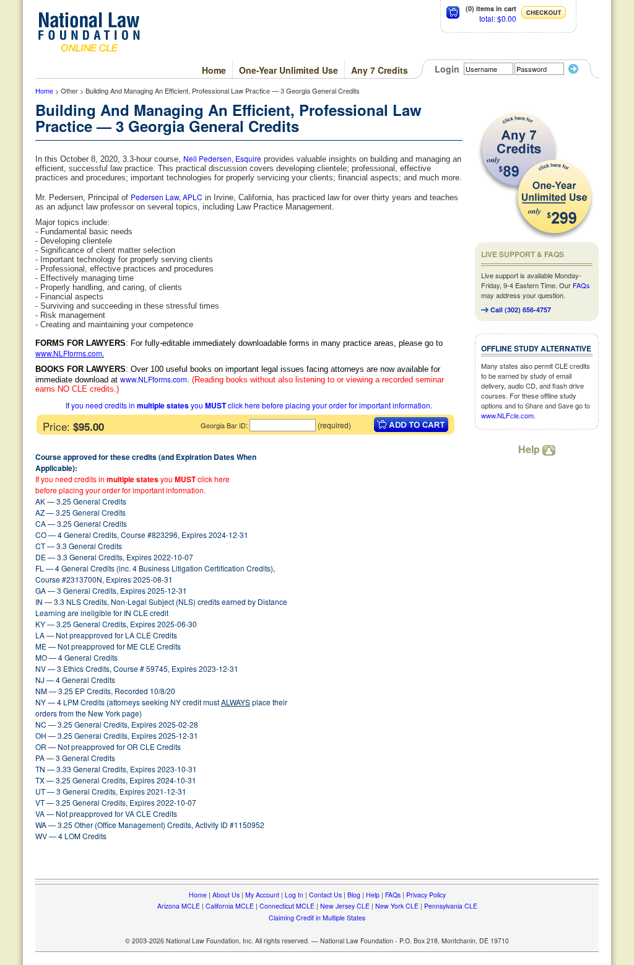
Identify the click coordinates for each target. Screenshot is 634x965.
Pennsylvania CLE (450, 905)
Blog (353, 894)
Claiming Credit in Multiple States (317, 917)
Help (530, 449)
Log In (294, 894)
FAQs (581, 285)
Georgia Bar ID (223, 425)
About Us (226, 894)
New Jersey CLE (345, 905)
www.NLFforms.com (68, 353)
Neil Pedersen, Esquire (222, 158)
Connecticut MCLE (287, 905)
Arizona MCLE (178, 905)
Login (447, 69)
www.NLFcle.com (507, 415)
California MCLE (230, 905)
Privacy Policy (426, 894)
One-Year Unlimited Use (288, 70)
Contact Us (325, 894)
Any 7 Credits (379, 70)
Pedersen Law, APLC (166, 197)
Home (214, 70)
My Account (262, 894)
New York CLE (397, 905)
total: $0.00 (497, 18)
